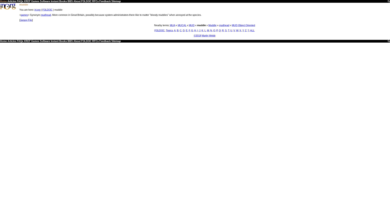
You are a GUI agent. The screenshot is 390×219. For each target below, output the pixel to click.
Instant (55, 1)
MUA (172, 25)
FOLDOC (86, 1)
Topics (169, 30)
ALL (252, 30)
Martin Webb (208, 35)
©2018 (197, 35)
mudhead (46, 15)
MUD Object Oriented (243, 25)
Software (45, 1)
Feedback (105, 1)
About (77, 1)
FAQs (20, 1)
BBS (70, 1)
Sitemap (116, 1)
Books (63, 1)
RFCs (95, 1)
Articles (11, 1)
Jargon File (26, 20)
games (24, 15)
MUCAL (182, 25)
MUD (192, 25)
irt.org (37, 10)
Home (3, 1)
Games (35, 1)
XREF (27, 1)
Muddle (212, 25)
